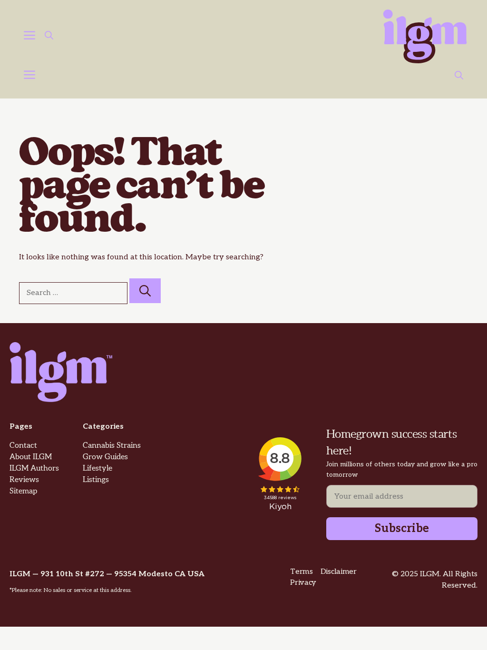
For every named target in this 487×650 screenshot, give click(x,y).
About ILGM (31, 457)
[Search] (145, 290)
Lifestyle (97, 468)
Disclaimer (339, 571)
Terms (301, 571)
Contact (23, 445)
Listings (96, 479)
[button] (49, 36)
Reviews (24, 479)
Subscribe (402, 528)
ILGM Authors (34, 468)
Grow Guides (105, 457)
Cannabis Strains (112, 445)
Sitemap (23, 491)
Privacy (303, 582)
